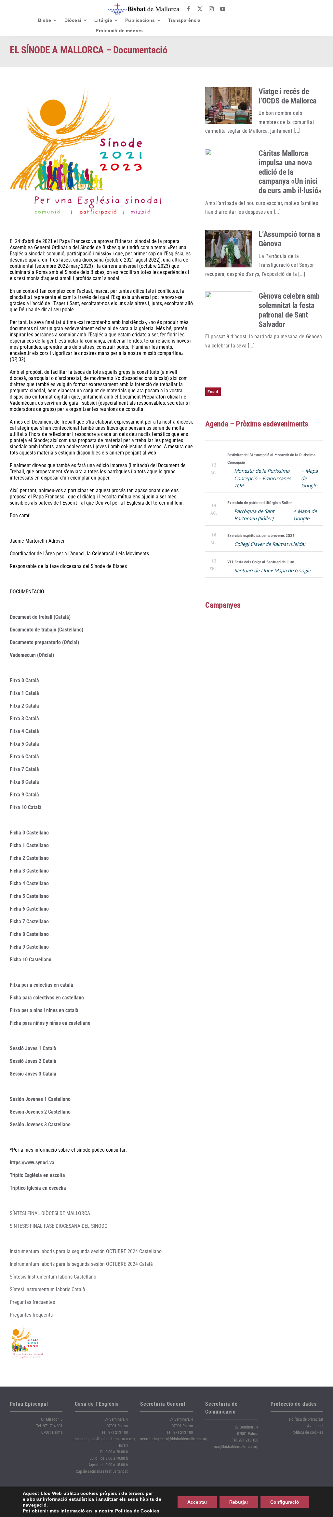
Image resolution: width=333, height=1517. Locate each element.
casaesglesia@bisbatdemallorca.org (105, 1438)
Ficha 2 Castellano (29, 858)
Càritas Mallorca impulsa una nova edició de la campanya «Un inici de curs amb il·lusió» (290, 172)
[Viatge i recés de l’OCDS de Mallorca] (228, 106)
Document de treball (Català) (40, 617)
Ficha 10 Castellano (30, 959)
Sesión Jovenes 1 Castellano (40, 1099)
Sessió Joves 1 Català (33, 1048)
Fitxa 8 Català (24, 782)
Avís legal (315, 1425)
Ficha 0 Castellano (29, 833)
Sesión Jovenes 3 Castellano (40, 1124)
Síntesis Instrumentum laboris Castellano (53, 1277)
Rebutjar (238, 1502)
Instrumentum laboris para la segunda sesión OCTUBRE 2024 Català (81, 1264)
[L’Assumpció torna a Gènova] (228, 248)
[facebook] (188, 9)
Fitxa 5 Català (24, 744)
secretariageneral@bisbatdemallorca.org (173, 1438)
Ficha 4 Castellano (29, 883)
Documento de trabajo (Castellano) (46, 630)
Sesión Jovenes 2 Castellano (40, 1112)
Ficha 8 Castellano (29, 934)
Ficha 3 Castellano (29, 871)
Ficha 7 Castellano (29, 921)
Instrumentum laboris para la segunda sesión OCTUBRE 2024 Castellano (86, 1251)
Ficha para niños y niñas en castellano (50, 1023)
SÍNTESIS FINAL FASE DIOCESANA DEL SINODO (59, 1226)
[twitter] (199, 9)
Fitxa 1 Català (24, 693)
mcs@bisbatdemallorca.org (235, 1446)
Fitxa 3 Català (24, 718)
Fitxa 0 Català (24, 680)
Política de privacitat (306, 1419)
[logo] (144, 6)
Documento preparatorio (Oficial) (44, 642)
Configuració (284, 1502)
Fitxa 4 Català (24, 731)
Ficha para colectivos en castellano (47, 998)
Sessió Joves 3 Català (33, 1074)
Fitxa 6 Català (24, 756)
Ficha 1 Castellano (29, 845)
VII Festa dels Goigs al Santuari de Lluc (260, 562)
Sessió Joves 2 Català (33, 1061)
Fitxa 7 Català (24, 769)
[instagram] (211, 9)
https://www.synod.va (32, 1162)
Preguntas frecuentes (32, 1302)
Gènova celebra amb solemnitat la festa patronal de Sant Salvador (289, 310)
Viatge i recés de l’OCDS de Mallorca (287, 96)
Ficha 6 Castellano (29, 909)
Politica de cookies (307, 1432)
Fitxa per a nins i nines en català (44, 1010)
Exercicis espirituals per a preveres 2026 (261, 535)
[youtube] (222, 9)
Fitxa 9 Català (24, 795)
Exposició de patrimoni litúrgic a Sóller (259, 503)
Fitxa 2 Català (24, 706)
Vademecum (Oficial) (32, 655)
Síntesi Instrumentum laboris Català (47, 1289)
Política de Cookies (137, 1510)
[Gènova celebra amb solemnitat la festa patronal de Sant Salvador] (228, 310)
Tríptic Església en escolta (37, 1175)
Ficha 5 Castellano (29, 896)
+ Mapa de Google (290, 570)
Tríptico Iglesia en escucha (38, 1188)
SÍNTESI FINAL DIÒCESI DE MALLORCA (50, 1213)
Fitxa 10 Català (26, 807)
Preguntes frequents (31, 1315)
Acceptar (197, 1502)
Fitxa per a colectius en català (41, 985)
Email (212, 391)
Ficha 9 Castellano (29, 947)
